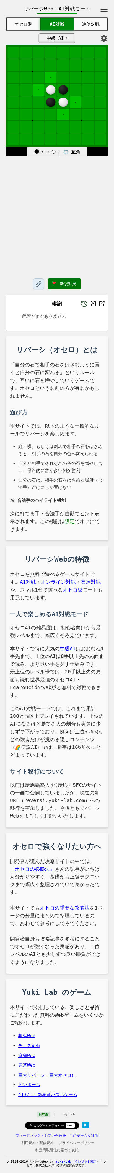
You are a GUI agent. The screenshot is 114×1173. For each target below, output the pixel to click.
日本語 (43, 1114)
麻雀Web (26, 1055)
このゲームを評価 (83, 1136)
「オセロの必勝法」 (32, 869)
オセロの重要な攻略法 (65, 908)
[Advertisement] (57, 216)
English (68, 1114)
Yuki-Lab (63, 1161)
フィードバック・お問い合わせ (40, 1136)
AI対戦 (57, 24)
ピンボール (29, 1084)
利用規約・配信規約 (37, 1143)
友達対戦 (91, 582)
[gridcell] (51, 77)
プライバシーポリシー (77, 1143)
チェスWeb (29, 1045)
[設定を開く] (104, 38)
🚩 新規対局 (64, 283)
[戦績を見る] (84, 304)
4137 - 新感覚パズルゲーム (47, 1094)
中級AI (68, 648)
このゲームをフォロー (53, 1125)
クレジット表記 (85, 1161)
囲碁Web (26, 1065)
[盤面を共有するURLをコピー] (38, 283)
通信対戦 (91, 24)
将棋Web (26, 1035)
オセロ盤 (23, 24)
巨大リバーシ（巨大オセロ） (47, 1075)
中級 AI (55, 38)
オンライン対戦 (58, 582)
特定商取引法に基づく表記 (57, 1150)
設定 (70, 521)
